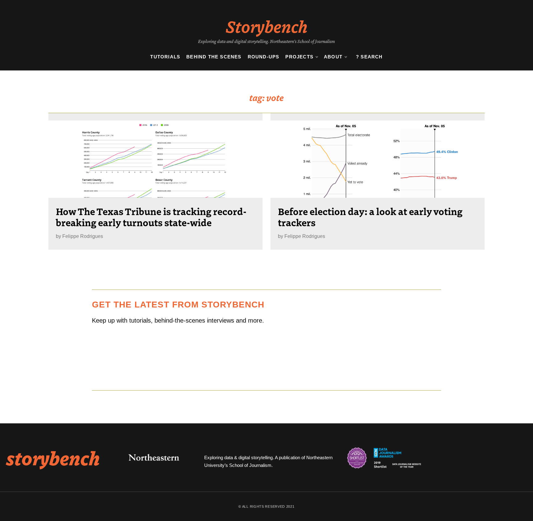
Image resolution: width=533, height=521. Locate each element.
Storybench (267, 26)
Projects (299, 56)
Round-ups (263, 56)
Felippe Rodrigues (82, 236)
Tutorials (165, 56)
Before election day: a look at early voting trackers (370, 217)
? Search (369, 56)
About (333, 56)
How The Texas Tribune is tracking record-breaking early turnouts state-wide (151, 217)
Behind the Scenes (213, 56)
